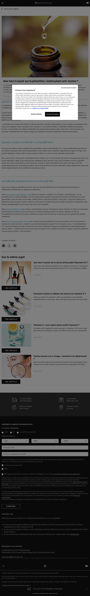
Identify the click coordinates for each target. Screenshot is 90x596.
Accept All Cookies (52, 114)
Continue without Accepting (68, 87)
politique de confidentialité (40, 108)
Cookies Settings (36, 114)
